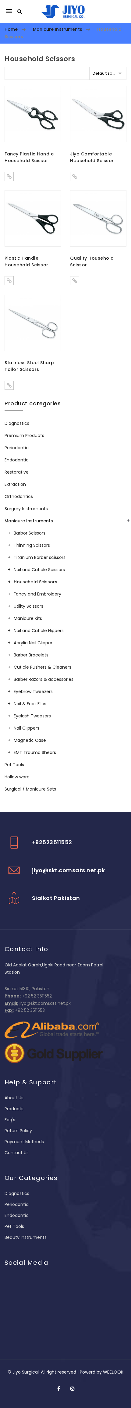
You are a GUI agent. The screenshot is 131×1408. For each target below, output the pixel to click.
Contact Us (17, 1153)
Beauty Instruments (26, 1237)
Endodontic (17, 460)
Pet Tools (14, 765)
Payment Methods (24, 1142)
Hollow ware (17, 777)
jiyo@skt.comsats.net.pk (68, 870)
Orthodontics (19, 496)
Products (14, 1109)
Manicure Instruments (57, 29)
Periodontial (17, 448)
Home (11, 29)
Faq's (10, 1120)
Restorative (17, 472)
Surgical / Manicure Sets (30, 789)
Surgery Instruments (26, 509)
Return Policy (18, 1131)
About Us (14, 1098)
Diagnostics (17, 423)
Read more (9, 176)
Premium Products (24, 435)
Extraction (15, 484)
